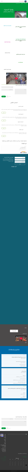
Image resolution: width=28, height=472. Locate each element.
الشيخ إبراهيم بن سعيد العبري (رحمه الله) (20, 383)
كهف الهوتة (24, 396)
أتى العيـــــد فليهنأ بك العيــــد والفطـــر (21, 382)
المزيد (3, 112)
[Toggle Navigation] (1, 1)
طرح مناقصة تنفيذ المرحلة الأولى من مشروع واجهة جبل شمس (17, 388)
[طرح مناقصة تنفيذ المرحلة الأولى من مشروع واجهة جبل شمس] (1, 435)
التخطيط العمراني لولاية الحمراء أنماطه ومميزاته (20, 361)
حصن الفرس (24, 392)
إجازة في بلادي (24, 371)
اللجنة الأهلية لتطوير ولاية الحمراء (20, 39)
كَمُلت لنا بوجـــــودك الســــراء (22, 378)
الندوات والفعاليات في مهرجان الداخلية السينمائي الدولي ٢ (3, 450)
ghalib (21, 358)
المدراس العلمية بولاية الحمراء (22, 364)
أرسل (3, 96)
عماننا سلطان (24, 375)
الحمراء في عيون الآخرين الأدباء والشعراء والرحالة (19, 357)
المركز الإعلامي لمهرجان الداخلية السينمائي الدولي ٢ (3, 446)
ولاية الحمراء (8, 9)
